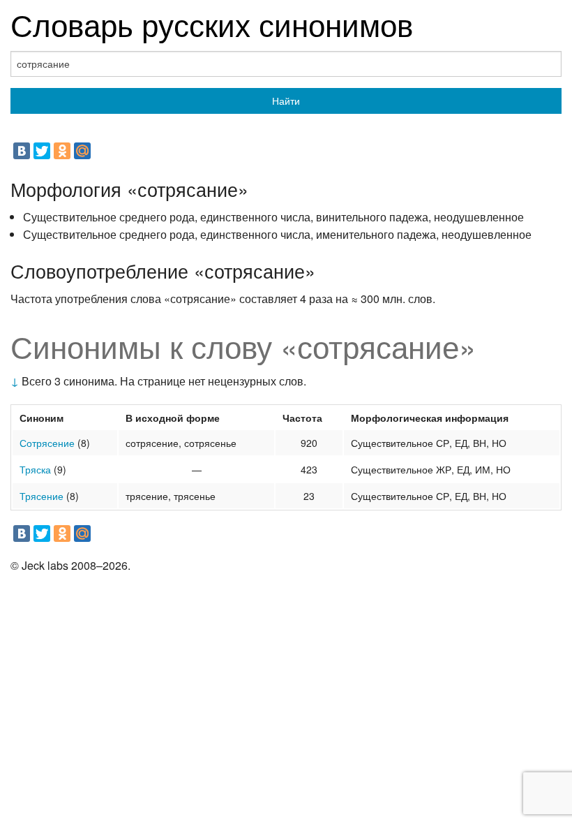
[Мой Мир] (82, 150)
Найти (286, 101)
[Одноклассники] (62, 150)
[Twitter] (41, 150)
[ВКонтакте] (21, 150)
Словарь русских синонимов (211, 23)
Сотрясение (47, 443)
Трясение (41, 496)
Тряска (35, 469)
